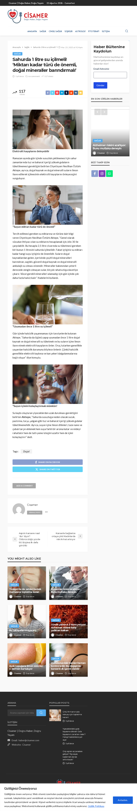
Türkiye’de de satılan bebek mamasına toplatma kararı (25, 591)
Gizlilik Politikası (96, 806)
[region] (68, 797)
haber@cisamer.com (29, 740)
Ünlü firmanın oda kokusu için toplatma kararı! (72, 714)
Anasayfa (32, 31)
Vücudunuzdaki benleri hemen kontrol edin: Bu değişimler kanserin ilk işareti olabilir (68, 666)
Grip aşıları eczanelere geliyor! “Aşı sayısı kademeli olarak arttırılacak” (72, 755)
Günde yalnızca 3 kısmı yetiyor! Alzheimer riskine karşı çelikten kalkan (68, 627)
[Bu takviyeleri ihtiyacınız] (27, 621)
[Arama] (126, 31)
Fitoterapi (93, 31)
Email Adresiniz (101, 68)
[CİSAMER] (28, 16)
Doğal (26, 451)
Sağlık (43, 31)
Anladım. (123, 800)
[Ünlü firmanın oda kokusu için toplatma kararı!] (55, 715)
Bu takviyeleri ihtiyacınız (22, 630)
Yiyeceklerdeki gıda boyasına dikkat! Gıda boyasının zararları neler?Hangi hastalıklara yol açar (74, 734)
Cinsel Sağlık (55, 31)
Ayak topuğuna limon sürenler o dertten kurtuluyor (26, 667)
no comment (34, 76)
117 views (48, 76)
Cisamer (17, 596)
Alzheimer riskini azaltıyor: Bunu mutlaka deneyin (65, 591)
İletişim (106, 31)
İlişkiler (69, 31)
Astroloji (80, 31)
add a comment (24, 486)
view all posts (34, 512)
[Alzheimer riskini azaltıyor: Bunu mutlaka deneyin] (110, 131)
